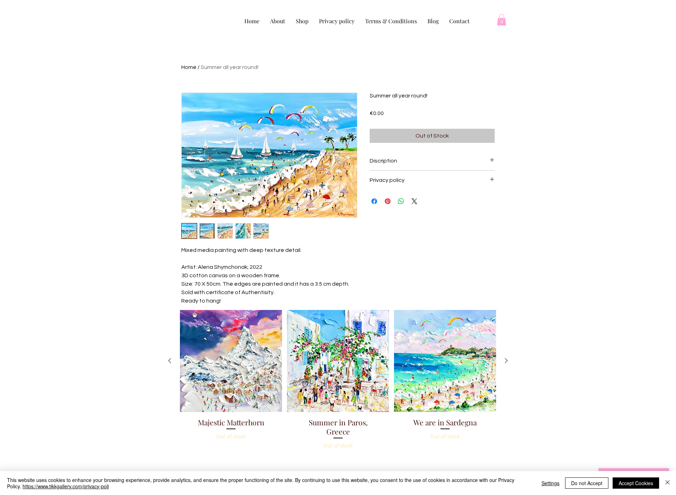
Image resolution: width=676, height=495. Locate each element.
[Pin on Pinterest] (387, 201)
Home (188, 67)
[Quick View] (231, 361)
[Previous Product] (169, 360)
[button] (501, 19)
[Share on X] (414, 201)
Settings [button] (550, 483)
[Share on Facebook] (374, 201)
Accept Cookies (636, 483)
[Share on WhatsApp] (401, 201)
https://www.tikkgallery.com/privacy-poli (66, 486)
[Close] (667, 483)
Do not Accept (586, 483)
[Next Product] (506, 360)
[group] (338, 398)
